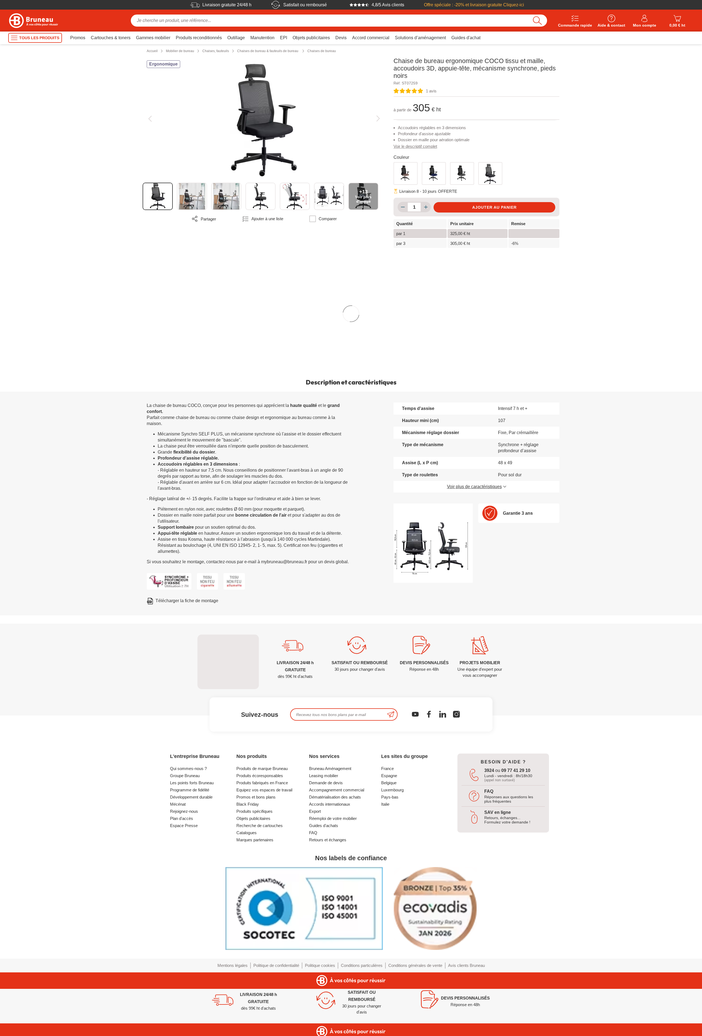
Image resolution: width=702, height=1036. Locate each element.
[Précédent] (150, 118)
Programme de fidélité (189, 790)
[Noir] (490, 173)
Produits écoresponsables (259, 775)
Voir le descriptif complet (415, 146)
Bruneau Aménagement (330, 768)
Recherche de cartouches (259, 825)
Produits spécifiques (254, 811)
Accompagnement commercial (336, 790)
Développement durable (191, 797)
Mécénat (178, 804)
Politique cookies (320, 965)
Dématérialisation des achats (335, 797)
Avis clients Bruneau (466, 965)
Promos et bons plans (256, 797)
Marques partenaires (254, 839)
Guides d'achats (323, 825)
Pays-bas (389, 797)
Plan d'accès (181, 818)
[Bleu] (434, 173)
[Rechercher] (537, 20)
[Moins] (403, 207)
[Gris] (462, 173)
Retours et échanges (327, 839)
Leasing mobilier (323, 775)
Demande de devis (326, 782)
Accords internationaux (329, 804)
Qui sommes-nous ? (188, 768)
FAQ (313, 832)
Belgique (389, 782)
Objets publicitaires (253, 818)
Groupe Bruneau (185, 775)
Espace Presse (184, 825)
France (387, 768)
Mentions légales (232, 965)
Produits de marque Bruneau (262, 768)
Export (315, 811)
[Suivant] (378, 118)
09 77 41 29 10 (515, 770)
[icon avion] (391, 714)
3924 (489, 770)
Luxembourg (392, 790)
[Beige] (406, 173)
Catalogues (246, 832)
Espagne (389, 775)
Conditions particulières (362, 965)
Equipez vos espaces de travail (264, 790)
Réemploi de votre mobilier (333, 818)
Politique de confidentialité (276, 965)
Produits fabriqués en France (262, 782)
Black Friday (247, 804)
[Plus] (426, 207)
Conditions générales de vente (415, 965)
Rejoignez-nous (184, 811)
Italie (385, 804)
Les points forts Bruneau (192, 782)
